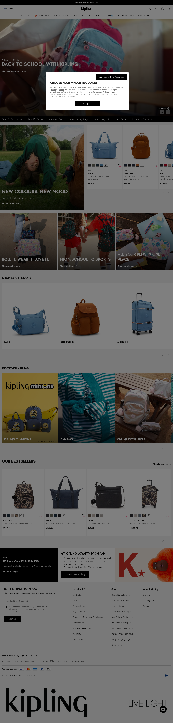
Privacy (53, 90)
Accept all (87, 103)
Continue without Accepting (111, 77)
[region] (87, 91)
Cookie (61, 90)
